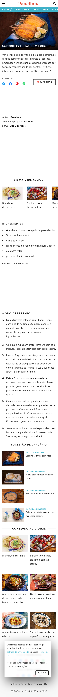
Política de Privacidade (21, 684)
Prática (55, 9)
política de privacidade (18, 651)
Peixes (36, 9)
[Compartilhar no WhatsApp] (24, 83)
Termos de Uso (41, 684)
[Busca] (54, 3)
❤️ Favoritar (44, 82)
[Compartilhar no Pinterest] (17, 83)
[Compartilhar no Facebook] (10, 83)
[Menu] (3, 3)
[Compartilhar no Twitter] (3, 83)
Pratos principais (23, 9)
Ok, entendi (42, 673)
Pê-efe (45, 9)
